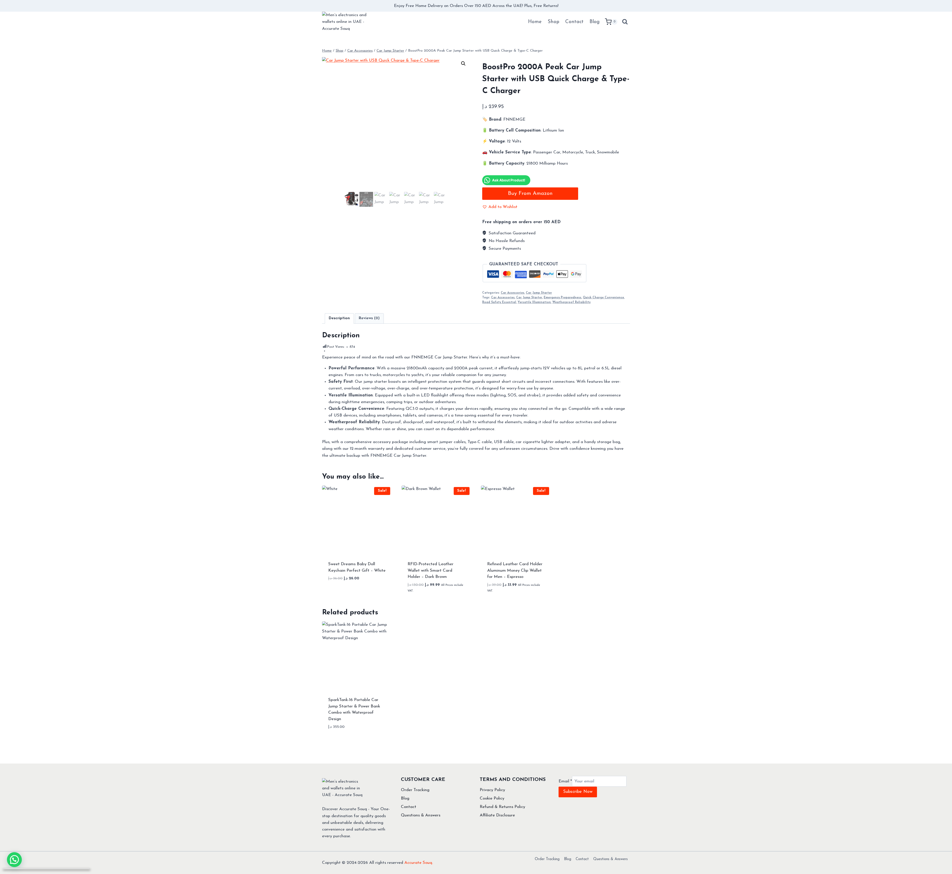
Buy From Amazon (530, 193)
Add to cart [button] (357, 593)
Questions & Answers (420, 815)
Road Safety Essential (499, 302)
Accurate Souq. (418, 863)
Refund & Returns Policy (502, 807)
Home (535, 21)
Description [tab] (339, 318)
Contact (574, 21)
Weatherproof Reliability (571, 302)
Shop (553, 21)
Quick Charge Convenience (603, 297)
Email (565, 781)
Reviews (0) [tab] (369, 318)
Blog (594, 21)
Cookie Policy (492, 798)
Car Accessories (512, 292)
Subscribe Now (578, 792)
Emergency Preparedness (562, 297)
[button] (463, 63)
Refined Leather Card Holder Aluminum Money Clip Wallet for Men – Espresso (514, 570)
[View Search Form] (625, 22)
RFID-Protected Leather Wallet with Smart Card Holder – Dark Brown (430, 570)
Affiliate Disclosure (497, 815)
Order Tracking (415, 790)
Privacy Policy (492, 790)
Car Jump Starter (539, 292)
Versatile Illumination (534, 302)
